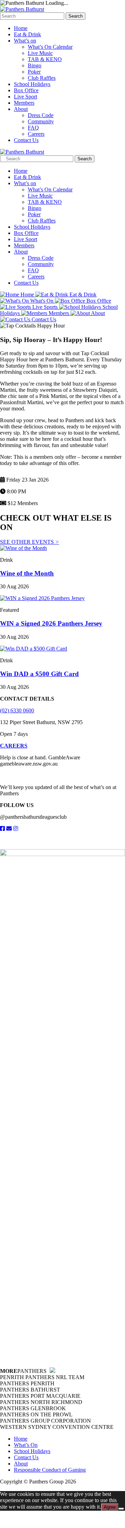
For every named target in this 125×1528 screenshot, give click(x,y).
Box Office (26, 90)
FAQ (33, 128)
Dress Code (40, 115)
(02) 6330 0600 (17, 710)
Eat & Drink (27, 34)
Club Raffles (42, 78)
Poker (34, 72)
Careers (36, 134)
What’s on (25, 41)
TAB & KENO (45, 59)
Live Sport (25, 96)
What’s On (26, 1445)
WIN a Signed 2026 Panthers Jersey (51, 623)
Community (41, 121)
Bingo (34, 65)
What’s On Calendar (50, 47)
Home (20, 28)
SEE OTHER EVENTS (29, 542)
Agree (110, 1507)
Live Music (40, 53)
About (21, 109)
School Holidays (32, 84)
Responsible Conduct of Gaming (50, 1470)
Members (24, 103)
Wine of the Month (27, 573)
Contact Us (26, 140)
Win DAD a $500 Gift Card (39, 673)
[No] (121, 1509)
